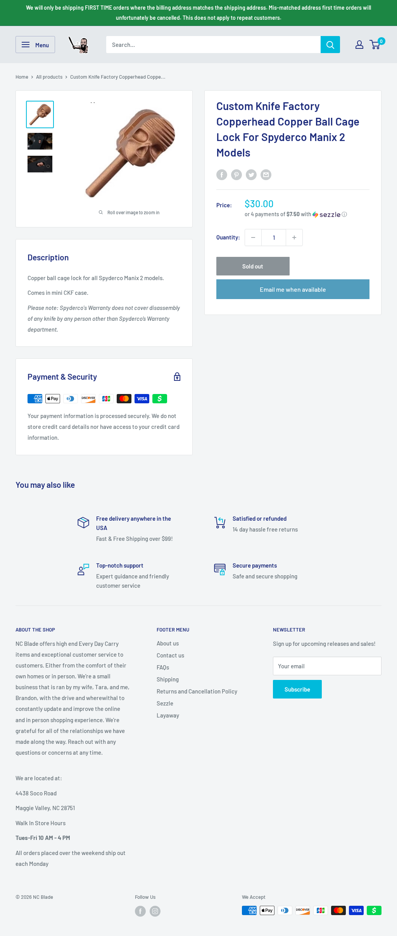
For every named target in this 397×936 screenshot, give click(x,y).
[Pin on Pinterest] (236, 174)
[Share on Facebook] (221, 174)
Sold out (252, 266)
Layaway (168, 715)
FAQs (163, 667)
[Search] (330, 44)
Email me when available (293, 289)
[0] (375, 44)
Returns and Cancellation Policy (197, 691)
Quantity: (228, 237)
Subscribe (297, 689)
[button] (307, 214)
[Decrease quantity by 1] (253, 237)
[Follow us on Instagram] (155, 911)
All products (49, 77)
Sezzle (165, 703)
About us (168, 643)
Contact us (170, 655)
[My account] (359, 44)
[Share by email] (266, 174)
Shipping (168, 679)
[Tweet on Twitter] (251, 174)
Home (22, 77)
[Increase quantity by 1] (294, 237)
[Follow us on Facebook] (140, 911)
